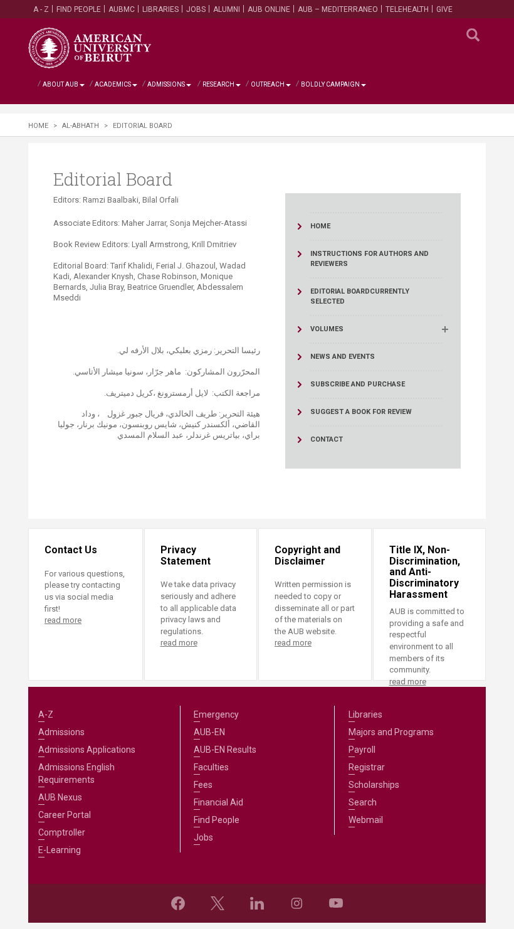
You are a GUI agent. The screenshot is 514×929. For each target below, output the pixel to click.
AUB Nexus (60, 797)
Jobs (196, 9)
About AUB (60, 84)
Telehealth (407, 9)
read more (63, 620)
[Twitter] (217, 903)
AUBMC (121, 9)
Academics (113, 84)
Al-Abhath (80, 126)
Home (38, 126)
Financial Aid (218, 802)
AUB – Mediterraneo (338, 9)
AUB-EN (209, 732)
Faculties (211, 767)
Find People (78, 9)
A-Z (45, 714)
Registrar (367, 767)
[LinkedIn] (257, 903)
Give (444, 9)
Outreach (268, 84)
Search (363, 802)
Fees (203, 785)
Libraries (160, 9)
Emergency (216, 714)
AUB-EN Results (225, 750)
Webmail (366, 820)
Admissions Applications (86, 750)
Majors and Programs (391, 732)
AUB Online (269, 9)
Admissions (166, 84)
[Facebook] (178, 903)
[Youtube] (336, 903)
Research (218, 84)
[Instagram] (296, 903)
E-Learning (59, 850)
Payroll (362, 750)
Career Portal (64, 815)
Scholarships (374, 785)
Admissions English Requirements (76, 773)
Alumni (226, 9)
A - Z (41, 9)
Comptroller (61, 832)
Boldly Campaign (330, 84)
